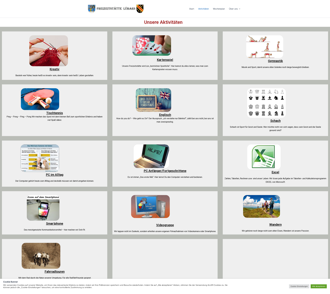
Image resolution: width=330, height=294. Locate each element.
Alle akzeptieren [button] (318, 286)
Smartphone (54, 223)
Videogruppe (165, 225)
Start (191, 8)
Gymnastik (275, 61)
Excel (275, 172)
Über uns (233, 8)
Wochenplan (219, 8)
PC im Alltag (54, 175)
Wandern (275, 224)
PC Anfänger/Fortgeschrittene (165, 171)
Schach (275, 121)
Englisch (165, 115)
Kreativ (54, 69)
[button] (239, 9)
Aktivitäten (203, 8)
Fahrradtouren (55, 271)
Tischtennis (54, 113)
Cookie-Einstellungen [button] (299, 286)
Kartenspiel (165, 60)
